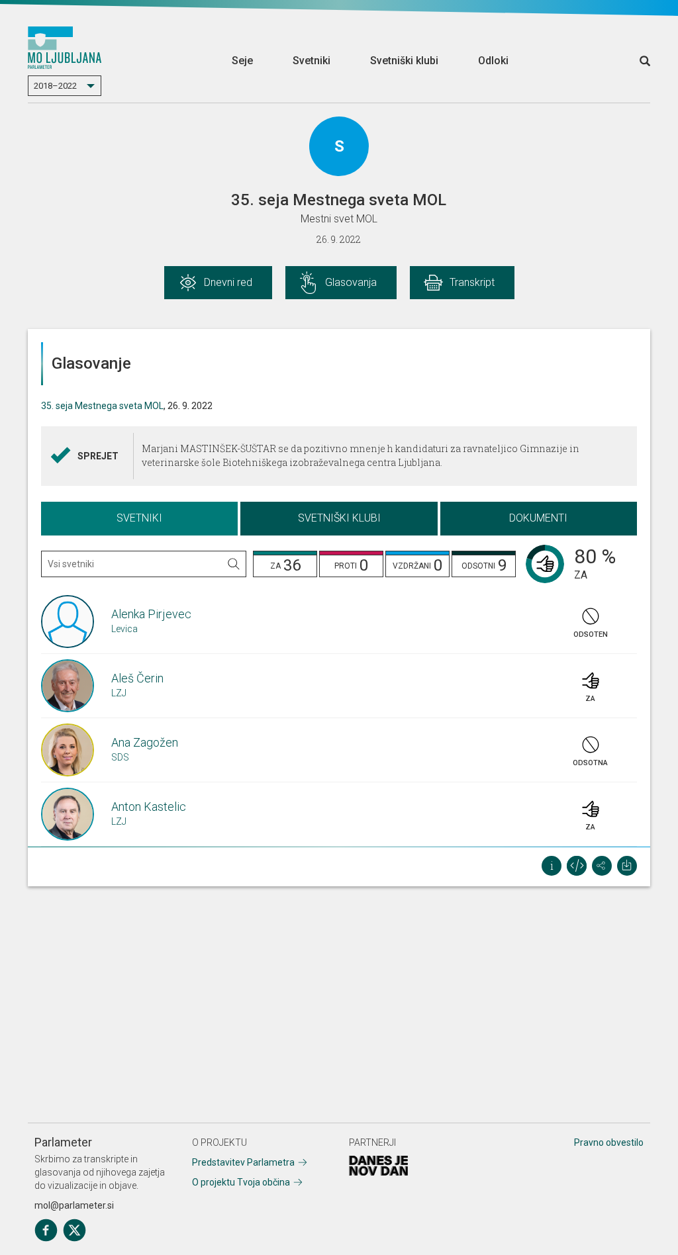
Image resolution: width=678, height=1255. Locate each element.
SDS (120, 757)
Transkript (472, 282)
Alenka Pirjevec (151, 614)
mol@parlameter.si (74, 1205)
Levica (124, 629)
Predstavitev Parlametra (243, 1162)
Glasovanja (351, 282)
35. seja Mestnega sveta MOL (102, 405)
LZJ (118, 693)
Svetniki (311, 60)
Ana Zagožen (144, 742)
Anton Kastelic (148, 806)
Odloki (493, 60)
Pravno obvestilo (609, 1142)
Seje (242, 60)
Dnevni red (228, 282)
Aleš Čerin (137, 678)
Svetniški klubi (404, 60)
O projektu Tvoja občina (241, 1182)
